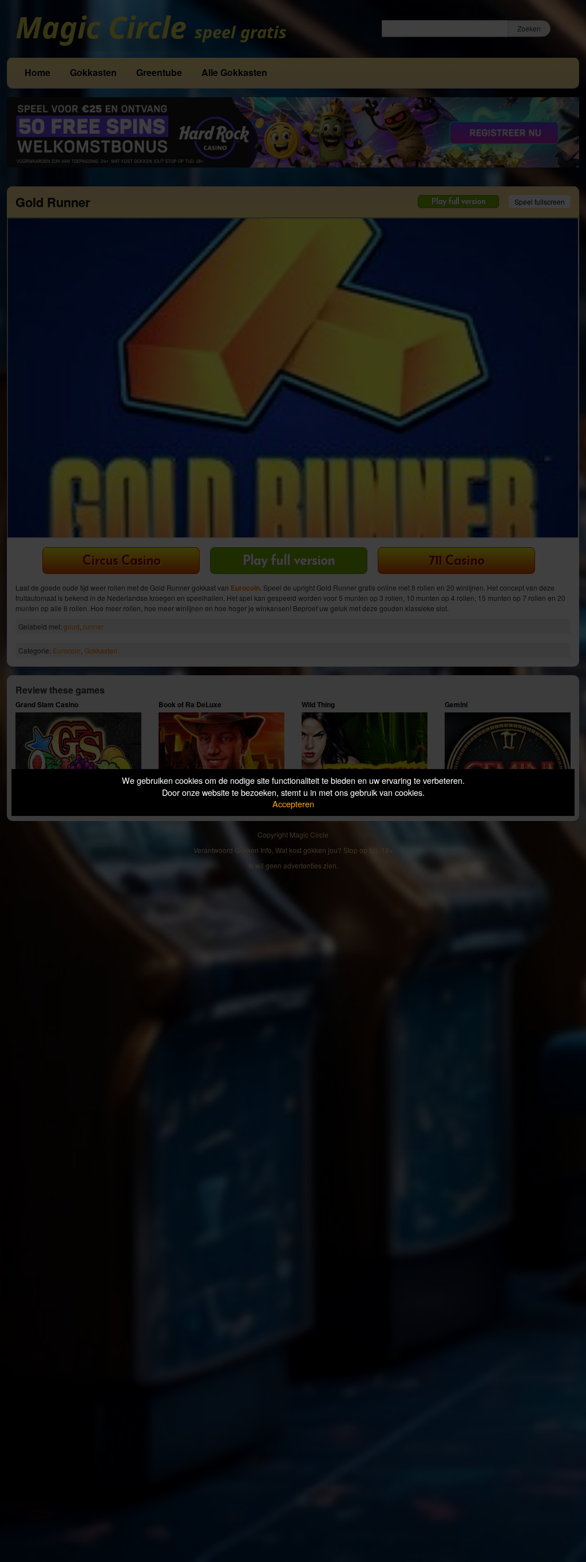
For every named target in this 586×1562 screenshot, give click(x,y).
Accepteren (293, 804)
